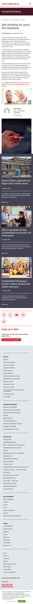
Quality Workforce (8, 373)
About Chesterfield (8, 499)
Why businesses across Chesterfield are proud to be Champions (16, 232)
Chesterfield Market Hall (10, 486)
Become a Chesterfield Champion (12, 423)
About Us (5, 556)
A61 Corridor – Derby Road (10, 481)
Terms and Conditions (9, 572)
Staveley (5, 450)
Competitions (7, 542)
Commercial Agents (8, 365)
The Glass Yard (7, 464)
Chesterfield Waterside (9, 442)
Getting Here (6, 540)
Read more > (5, 202)
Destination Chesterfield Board (11, 412)
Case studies (6, 397)
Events (5, 534)
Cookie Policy (7, 569)
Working (5, 513)
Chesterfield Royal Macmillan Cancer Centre (15, 467)
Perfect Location (7, 370)
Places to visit (7, 545)
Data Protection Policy (9, 564)
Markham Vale (7, 456)
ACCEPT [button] (22, 601)
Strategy (5, 415)
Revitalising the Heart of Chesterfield (13, 453)
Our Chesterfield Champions (11, 429)
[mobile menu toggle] (30, 4)
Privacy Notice (7, 567)
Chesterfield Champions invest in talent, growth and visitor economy (16, 284)
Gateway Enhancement (9, 483)
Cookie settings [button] (11, 601)
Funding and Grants (8, 384)
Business (5, 359)
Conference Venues (8, 394)
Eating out (6, 537)
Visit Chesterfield (8, 526)
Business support (8, 381)
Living (5, 507)
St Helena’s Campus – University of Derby (15, 470)
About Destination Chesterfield (11, 410)
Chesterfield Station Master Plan (12, 448)
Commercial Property (9, 362)
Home (5, 553)
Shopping (6, 531)
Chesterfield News (5, 19)
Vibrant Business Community (11, 376)
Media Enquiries (7, 418)
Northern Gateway (8, 461)
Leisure (5, 505)
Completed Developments (10, 459)
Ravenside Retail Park (9, 478)
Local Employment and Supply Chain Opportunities (13, 390)
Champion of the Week (9, 426)
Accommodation (8, 529)
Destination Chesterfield (10, 4)
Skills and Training (8, 387)
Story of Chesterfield (9, 510)
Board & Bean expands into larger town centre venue (16, 182)
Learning (5, 502)
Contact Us (6, 558)
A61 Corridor (6, 472)
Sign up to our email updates (11, 340)
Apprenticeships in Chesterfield (12, 516)
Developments (7, 439)
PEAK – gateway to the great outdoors (14, 445)
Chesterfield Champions (10, 421)
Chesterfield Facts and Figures (11, 379)
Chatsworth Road (8, 489)
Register (5, 561)
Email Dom (18, 115)
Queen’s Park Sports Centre (10, 475)
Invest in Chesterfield (9, 368)
